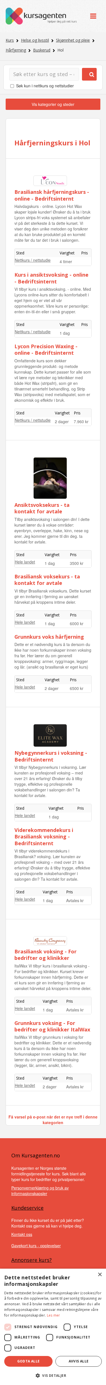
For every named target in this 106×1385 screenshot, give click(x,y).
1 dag (65, 333)
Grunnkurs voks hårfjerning (49, 636)
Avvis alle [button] (79, 1361)
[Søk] (89, 74)
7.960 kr (81, 421)
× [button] (100, 1275)
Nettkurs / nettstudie (33, 260)
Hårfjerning (16, 50)
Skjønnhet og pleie (73, 40)
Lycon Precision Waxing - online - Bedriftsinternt (45, 349)
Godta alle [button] (28, 1361)
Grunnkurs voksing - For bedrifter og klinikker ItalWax (52, 1026)
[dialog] (53, 1327)
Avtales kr (75, 900)
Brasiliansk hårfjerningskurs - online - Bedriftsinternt (51, 195)
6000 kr (76, 623)
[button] (53, 1376)
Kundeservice (27, 1207)
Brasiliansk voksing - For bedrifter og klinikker (45, 954)
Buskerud (41, 50)
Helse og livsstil (35, 40)
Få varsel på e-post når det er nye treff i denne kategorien (53, 1119)
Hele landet (25, 562)
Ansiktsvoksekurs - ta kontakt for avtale (42, 508)
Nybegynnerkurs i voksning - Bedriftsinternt (50, 756)
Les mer (53, 1315)
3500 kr (76, 563)
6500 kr (76, 688)
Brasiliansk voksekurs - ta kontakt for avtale (47, 579)
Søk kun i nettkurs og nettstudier (45, 85)
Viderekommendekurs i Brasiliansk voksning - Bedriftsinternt (43, 837)
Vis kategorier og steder (53, 104)
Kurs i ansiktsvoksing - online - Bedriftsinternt (51, 278)
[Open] (93, 16)
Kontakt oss (21, 1234)
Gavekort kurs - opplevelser (36, 1245)
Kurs (10, 40)
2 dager (62, 421)
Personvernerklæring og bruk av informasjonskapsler (40, 1190)
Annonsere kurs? (31, 1260)
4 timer (66, 261)
